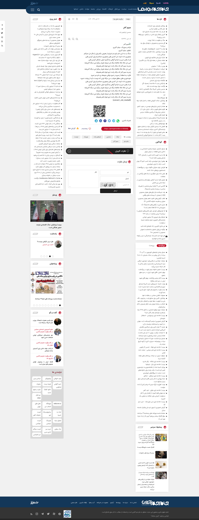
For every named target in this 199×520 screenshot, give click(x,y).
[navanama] (166, 3)
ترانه (117, 137)
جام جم (126, 141)
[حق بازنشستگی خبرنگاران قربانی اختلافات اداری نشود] (57, 333)
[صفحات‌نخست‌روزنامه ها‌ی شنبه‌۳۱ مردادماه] (47, 282)
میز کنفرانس (37, 434)
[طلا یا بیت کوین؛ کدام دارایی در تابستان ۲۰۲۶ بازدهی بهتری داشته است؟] (160, 465)
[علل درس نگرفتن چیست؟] (58, 244)
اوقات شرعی (83, 502)
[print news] (69, 19)
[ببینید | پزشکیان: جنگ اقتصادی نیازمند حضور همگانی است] (47, 211)
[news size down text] (77, 39)
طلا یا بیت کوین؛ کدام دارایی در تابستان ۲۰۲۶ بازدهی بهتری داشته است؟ (146, 465)
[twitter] (2, 34)
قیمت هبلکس (38, 422)
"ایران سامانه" (155, 516)
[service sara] (158, 3)
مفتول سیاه (58, 420)
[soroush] (96, 120)
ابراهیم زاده (97, 137)
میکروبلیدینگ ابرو (47, 413)
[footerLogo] (155, 503)
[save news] (77, 19)
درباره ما (125, 502)
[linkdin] (100, 120)
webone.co (57, 403)
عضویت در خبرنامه (102, 502)
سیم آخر (115, 141)
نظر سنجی (74, 502)
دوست (76, 137)
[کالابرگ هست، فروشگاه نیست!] (160, 441)
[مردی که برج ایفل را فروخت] (160, 454)
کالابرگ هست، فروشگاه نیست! (145, 447)
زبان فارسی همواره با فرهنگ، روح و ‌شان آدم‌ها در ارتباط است (43, 321)
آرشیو (112, 502)
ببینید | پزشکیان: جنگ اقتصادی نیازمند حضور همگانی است (48, 226)
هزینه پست (47, 384)
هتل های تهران (38, 405)
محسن (109, 137)
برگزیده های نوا (118, 19)
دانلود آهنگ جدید (47, 391)
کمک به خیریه (59, 413)
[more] (140, 427)
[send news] (73, 19)
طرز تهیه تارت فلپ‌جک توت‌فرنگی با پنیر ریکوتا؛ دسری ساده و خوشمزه (151, 237)
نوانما (128, 19)
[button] (52, 256)
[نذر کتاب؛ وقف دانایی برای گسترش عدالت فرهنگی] (57, 347)
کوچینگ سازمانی (48, 422)
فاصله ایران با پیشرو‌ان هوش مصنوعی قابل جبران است (43, 363)
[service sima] (151, 3)
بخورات (38, 384)
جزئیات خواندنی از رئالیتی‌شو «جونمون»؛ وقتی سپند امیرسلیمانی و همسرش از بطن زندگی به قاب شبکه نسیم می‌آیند (145, 484)
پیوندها (118, 502)
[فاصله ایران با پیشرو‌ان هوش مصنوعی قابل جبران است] (57, 360)
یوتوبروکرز (48, 378)
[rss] (2, 46)
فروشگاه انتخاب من (48, 405)
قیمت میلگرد (37, 429)
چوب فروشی (57, 378)
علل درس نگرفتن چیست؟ (45, 241)
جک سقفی (57, 429)
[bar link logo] (34, 4)
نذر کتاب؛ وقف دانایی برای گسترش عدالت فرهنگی (43, 349)
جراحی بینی (37, 378)
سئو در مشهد (37, 389)
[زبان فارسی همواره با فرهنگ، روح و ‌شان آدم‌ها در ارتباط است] (57, 321)
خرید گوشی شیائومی (57, 385)
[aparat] (2, 38)
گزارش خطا (71, 128)
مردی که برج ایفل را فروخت (146, 453)
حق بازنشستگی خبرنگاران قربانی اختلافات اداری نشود (43, 336)
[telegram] (2, 29)
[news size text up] (69, 39)
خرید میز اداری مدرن (47, 430)
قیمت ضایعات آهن (37, 413)
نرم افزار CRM (38, 396)
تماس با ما (133, 502)
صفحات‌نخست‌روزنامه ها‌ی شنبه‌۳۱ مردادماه (48, 299)
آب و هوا (91, 502)
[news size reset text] (73, 39)
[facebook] (105, 120)
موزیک (86, 137)
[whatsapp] (118, 120)
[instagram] (2, 25)
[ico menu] (33, 10)
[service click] (145, 3)
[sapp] (2, 42)
